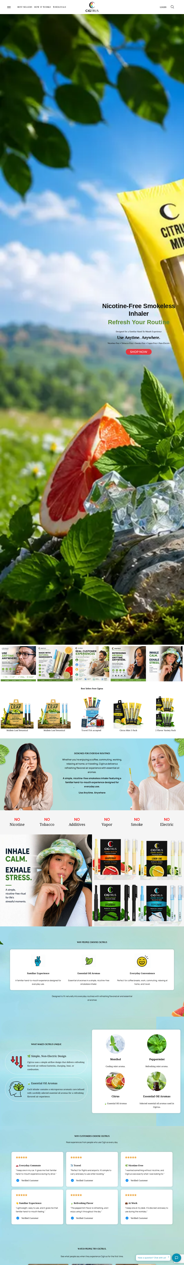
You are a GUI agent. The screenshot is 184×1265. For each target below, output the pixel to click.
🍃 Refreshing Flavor (81, 1203)
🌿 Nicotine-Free (134, 1165)
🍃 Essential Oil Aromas (42, 1083)
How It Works (42, 7)
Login (163, 7)
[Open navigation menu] (9, 7)
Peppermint (157, 1059)
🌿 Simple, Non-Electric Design (46, 1056)
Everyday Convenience (142, 973)
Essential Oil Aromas (88, 973)
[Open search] (172, 6)
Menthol (115, 1059)
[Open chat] (176, 1258)
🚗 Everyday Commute (28, 1165)
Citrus (115, 1096)
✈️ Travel (75, 1165)
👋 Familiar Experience (29, 1203)
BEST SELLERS (24, 7)
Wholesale (59, 7)
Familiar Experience (38, 973)
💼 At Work (131, 1203)
